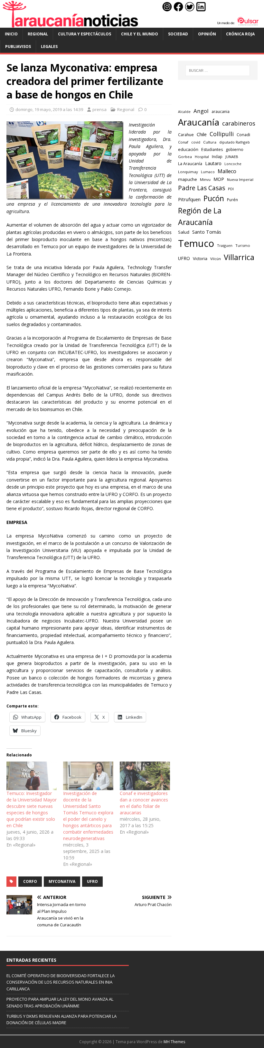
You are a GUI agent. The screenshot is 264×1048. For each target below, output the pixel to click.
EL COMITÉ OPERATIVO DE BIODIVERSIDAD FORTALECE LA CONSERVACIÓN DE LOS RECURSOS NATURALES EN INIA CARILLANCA (60, 982)
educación (188, 149)
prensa (99, 109)
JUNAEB (231, 156)
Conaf (183, 142)
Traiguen (224, 245)
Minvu (205, 179)
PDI (231, 188)
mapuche (187, 179)
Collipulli (222, 134)
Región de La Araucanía (200, 216)
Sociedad (178, 34)
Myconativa (62, 881)
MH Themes (174, 1041)
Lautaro (213, 163)
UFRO (92, 881)
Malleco (227, 171)
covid (195, 142)
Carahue (186, 134)
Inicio (11, 34)
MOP (218, 179)
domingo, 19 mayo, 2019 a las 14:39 (49, 109)
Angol (201, 111)
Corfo (30, 881)
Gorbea (185, 156)
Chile (202, 134)
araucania (221, 111)
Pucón (213, 198)
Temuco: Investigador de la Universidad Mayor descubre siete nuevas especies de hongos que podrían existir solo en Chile (31, 809)
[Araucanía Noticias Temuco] (132, 24)
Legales (49, 46)
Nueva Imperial (240, 179)
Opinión (207, 34)
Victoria (200, 258)
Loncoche (232, 163)
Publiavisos (18, 46)
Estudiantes (212, 149)
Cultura (209, 142)
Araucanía (198, 122)
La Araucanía (190, 163)
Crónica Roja (240, 34)
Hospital (202, 156)
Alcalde (184, 111)
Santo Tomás (206, 232)
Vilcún (215, 258)
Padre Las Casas (201, 188)
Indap (217, 156)
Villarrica (239, 257)
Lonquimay (188, 171)
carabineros (238, 123)
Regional (38, 34)
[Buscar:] (217, 70)
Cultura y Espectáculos (84, 34)
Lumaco (208, 171)
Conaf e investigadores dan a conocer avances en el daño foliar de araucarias (144, 803)
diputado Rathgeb (234, 142)
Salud (183, 232)
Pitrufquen (189, 199)
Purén (232, 199)
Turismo (242, 245)
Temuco (196, 243)
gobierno (234, 149)
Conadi (243, 134)
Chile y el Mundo (139, 34)
